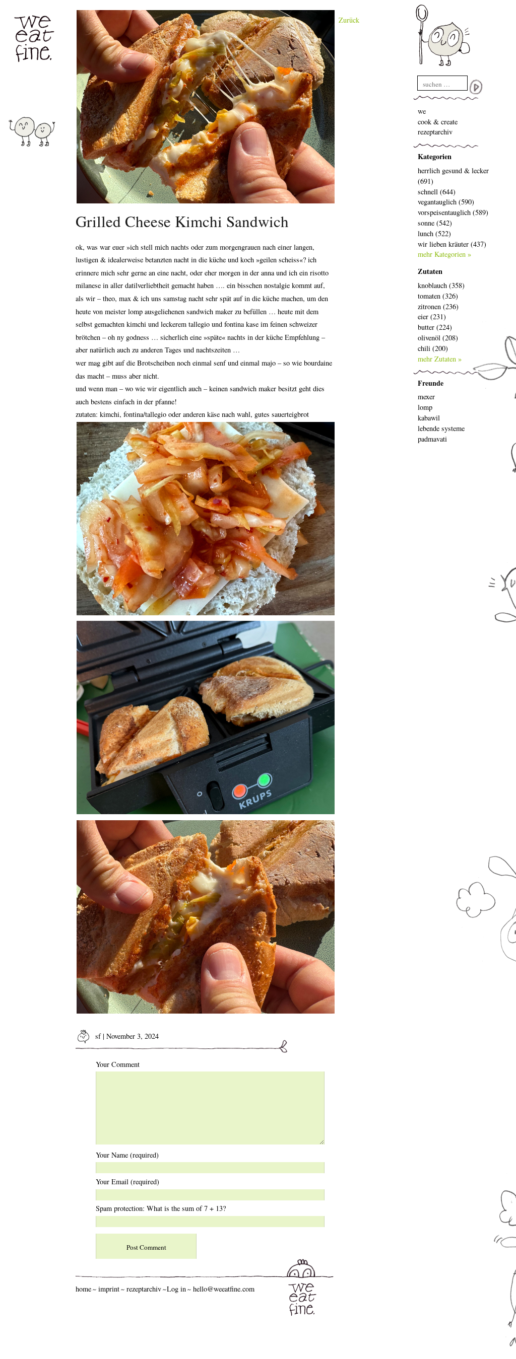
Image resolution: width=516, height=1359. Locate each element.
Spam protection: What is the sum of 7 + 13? (161, 1208)
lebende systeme (441, 428)
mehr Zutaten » (440, 359)
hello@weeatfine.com (223, 1289)
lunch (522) (434, 233)
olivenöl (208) (438, 337)
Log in (176, 1289)
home (83, 1289)
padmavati (432, 439)
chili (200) (433, 348)
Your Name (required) (127, 1155)
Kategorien (435, 156)
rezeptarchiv (435, 131)
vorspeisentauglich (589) (453, 212)
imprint (108, 1289)
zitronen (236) (438, 306)
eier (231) (432, 316)
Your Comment (118, 1064)
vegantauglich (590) (446, 201)
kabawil (429, 417)
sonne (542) (435, 223)
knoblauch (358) (441, 285)
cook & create (438, 121)
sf (97, 1036)
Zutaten (430, 271)
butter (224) (435, 327)
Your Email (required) (127, 1181)
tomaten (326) (438, 296)
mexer (426, 396)
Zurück (349, 20)
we (422, 111)
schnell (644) (437, 191)
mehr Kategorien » (444, 254)
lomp (425, 407)
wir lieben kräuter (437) (452, 244)
